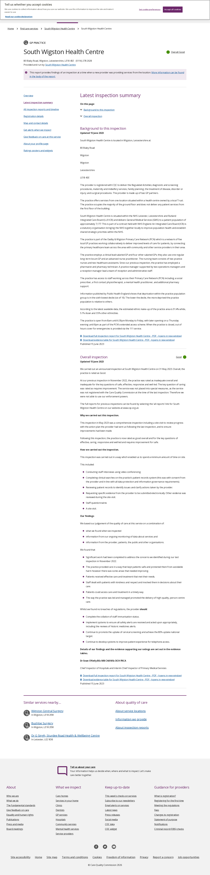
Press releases (112, 814)
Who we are (12, 796)
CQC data (110, 824)
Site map (52, 857)
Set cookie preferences (149, 9)
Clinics (59, 805)
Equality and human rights (20, 814)
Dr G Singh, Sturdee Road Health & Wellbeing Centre (65, 735)
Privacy (144, 857)
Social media (111, 819)
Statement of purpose (165, 819)
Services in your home (67, 800)
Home (11, 28)
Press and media (14, 824)
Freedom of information (120, 857)
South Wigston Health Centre (59, 28)
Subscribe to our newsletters (120, 800)
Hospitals (60, 819)
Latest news (111, 810)
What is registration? (165, 796)
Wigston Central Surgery (47, 711)
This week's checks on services (121, 796)
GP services (61, 814)
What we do (12, 800)
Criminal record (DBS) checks (169, 829)
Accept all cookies (172, 9)
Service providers (64, 833)
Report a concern (163, 857)
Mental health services (67, 829)
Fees (156, 810)
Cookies (97, 857)
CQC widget (111, 829)
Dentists (60, 810)
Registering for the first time (169, 800)
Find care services (29, 28)
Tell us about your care (82, 767)
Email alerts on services (117, 805)
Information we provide (131, 719)
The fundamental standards (20, 805)
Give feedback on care (17, 810)
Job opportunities (188, 857)
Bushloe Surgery (42, 723)
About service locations (130, 711)
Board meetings (14, 829)
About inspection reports (132, 727)
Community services (66, 824)
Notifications (161, 824)
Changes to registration (166, 814)
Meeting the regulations (166, 805)
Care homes (62, 796)
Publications (12, 819)
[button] (175, 52)
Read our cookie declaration (18, 16)
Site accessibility (20, 857)
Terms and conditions (75, 857)
